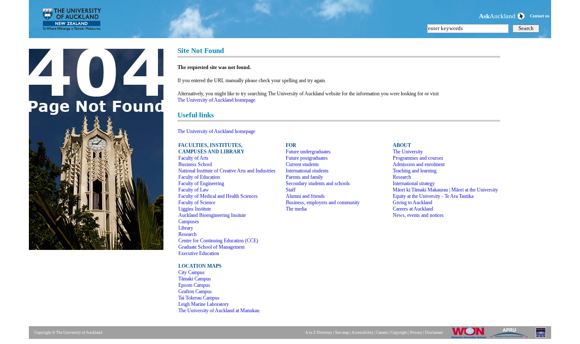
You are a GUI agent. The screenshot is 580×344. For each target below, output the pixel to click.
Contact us (539, 16)
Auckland (498, 15)
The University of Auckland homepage (216, 131)
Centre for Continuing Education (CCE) (218, 241)
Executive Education (198, 253)
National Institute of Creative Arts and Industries (227, 171)
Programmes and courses (418, 158)
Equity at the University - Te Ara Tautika (433, 196)
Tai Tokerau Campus (199, 298)
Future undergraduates (308, 152)
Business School (195, 164)
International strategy (414, 183)
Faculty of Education (199, 177)
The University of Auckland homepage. (216, 100)
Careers (382, 332)
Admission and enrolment (419, 164)
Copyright (399, 332)
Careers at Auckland (413, 209)
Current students (302, 164)
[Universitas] (541, 338)
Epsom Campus (194, 285)
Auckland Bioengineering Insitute (212, 215)
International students (307, 171)
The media (296, 209)
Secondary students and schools (318, 183)
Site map (342, 332)
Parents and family (304, 177)
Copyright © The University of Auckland (68, 332)
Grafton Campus (195, 291)
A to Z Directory (318, 332)
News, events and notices (418, 215)
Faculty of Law (193, 190)
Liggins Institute (194, 209)
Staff (291, 190)
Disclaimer (434, 332)
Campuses (188, 222)
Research (187, 234)
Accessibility (363, 332)
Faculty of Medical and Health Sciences (218, 196)
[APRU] (510, 338)
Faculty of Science (196, 202)
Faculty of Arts (193, 158)
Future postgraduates (307, 158)
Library (185, 228)
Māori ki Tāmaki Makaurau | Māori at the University (445, 190)
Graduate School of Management (211, 247)
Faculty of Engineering (201, 183)
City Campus (191, 272)
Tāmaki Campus (194, 279)
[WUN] (470, 338)
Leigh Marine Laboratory (203, 304)
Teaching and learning (414, 171)
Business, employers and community (323, 202)
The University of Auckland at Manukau (218, 310)
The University (408, 152)
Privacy (416, 332)
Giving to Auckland (412, 202)
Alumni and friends (305, 196)
